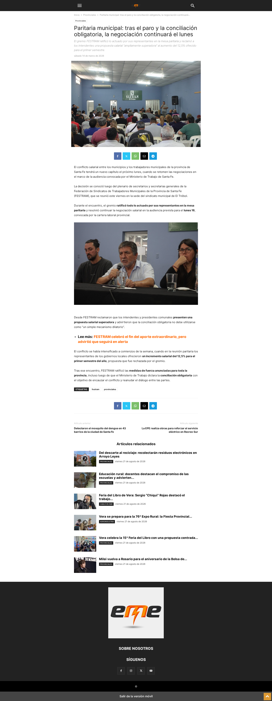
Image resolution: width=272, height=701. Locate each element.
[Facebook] (117, 156)
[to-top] (267, 695)
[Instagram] (131, 671)
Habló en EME (106, 504)
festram (95, 389)
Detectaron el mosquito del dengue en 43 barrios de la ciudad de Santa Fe (100, 430)
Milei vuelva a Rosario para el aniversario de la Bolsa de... (143, 559)
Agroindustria (107, 522)
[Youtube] (151, 671)
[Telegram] (153, 156)
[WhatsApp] (135, 156)
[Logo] (136, 637)
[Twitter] (126, 156)
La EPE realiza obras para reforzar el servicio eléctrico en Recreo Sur (170, 430)
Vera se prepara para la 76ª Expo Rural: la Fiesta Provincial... (145, 516)
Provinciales (89, 14)
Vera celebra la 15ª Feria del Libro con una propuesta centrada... (148, 538)
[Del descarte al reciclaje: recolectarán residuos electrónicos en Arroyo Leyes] (85, 459)
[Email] (144, 156)
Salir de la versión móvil (136, 696)
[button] (79, 5)
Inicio (77, 14)
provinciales (110, 389)
